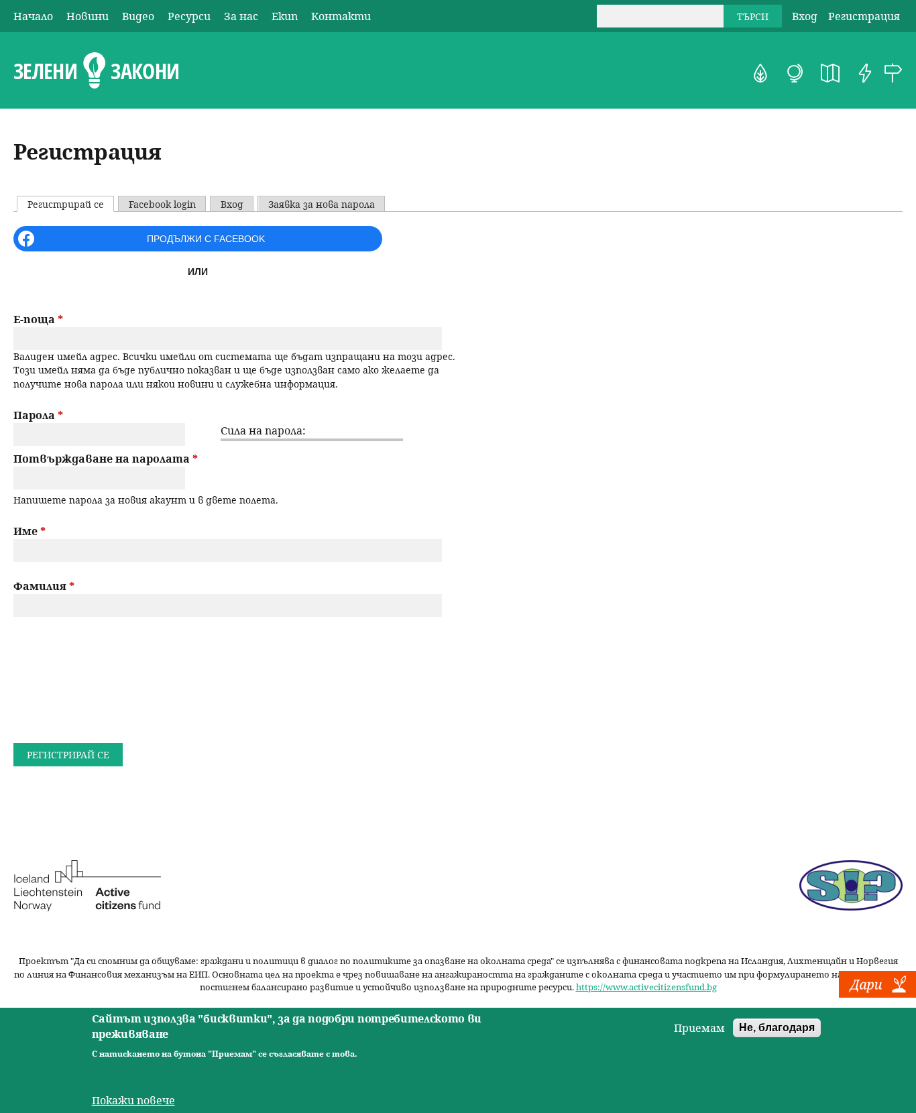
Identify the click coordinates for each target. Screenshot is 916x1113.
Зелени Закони (96, 71)
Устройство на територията (830, 73)
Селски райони (893, 73)
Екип (285, 16)
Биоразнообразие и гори (760, 73)
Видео (138, 16)
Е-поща (38, 319)
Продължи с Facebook (206, 238)
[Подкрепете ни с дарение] (877, 993)
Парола (38, 415)
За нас (241, 16)
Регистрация (864, 16)
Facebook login (162, 204)
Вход (804, 16)
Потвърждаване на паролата (105, 458)
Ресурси (189, 16)
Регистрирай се (70, 204)
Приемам (699, 1027)
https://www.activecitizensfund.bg (646, 987)
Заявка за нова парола (321, 204)
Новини (87, 16)
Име (29, 531)
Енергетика (865, 73)
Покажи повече (133, 1101)
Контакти (341, 16)
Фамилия (43, 586)
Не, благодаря (777, 1027)
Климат (795, 73)
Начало (33, 16)
